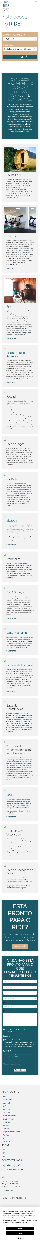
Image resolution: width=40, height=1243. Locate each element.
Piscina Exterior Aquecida (16, 354)
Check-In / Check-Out (14, 35)
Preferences (20, 1238)
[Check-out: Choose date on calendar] (4, 1011)
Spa (8, 306)
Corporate (6, 1112)
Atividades (6, 1125)
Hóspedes (8, 45)
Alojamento (7, 1103)
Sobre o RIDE (7, 1100)
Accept (20, 1228)
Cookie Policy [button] (16, 1220)
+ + (17, 49)
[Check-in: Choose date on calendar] (4, 1003)
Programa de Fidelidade (11, 1132)
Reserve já (20, 946)
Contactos (6, 1141)
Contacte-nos (20, 1070)
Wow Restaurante (17, 633)
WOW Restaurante (9, 1116)
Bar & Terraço (15, 592)
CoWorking (6, 1128)
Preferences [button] (25, 1222)
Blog (4, 1138)
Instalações (7, 1122)
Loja (9, 794)
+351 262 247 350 (11, 1165)
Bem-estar (6, 1109)
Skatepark (12, 520)
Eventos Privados (9, 1119)
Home (5, 1096)
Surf (4, 1106)
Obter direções (7, 1190)
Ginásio (11, 236)
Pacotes (6, 1135)
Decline (20, 1233)
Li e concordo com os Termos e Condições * (16, 1030)
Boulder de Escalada (19, 665)
